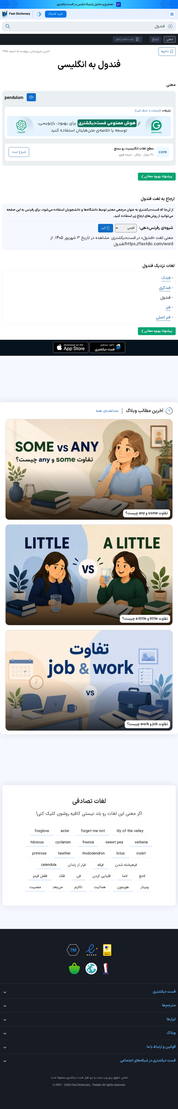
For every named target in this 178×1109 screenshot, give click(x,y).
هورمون (123, 887)
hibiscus (37, 842)
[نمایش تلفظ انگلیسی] (31, 97)
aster (65, 831)
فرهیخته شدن (126, 865)
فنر (168, 307)
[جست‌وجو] (7, 26)
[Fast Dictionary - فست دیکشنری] (16, 14)
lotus (120, 853)
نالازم (78, 887)
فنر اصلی (163, 317)
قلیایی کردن (101, 876)
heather (64, 853)
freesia (88, 842)
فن (78, 876)
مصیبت (35, 887)
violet (141, 853)
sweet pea (114, 842)
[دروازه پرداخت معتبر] (107, 950)
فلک (62, 876)
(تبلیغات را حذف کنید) (148, 111)
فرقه (100, 865)
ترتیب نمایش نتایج (125, 39)
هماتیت (100, 887)
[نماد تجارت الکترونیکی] (91, 950)
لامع (142, 876)
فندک (166, 278)
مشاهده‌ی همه (107, 411)
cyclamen (63, 842)
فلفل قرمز (40, 876)
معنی (169, 39)
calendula (48, 865)
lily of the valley (130, 831)
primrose (39, 853)
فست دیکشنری (75, 1078)
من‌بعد (58, 887)
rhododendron (93, 853)
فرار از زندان (77, 865)
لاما (124, 876)
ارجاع (155, 39)
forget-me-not (93, 831)
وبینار (144, 887)
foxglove (42, 831)
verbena (141, 842)
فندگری (165, 288)
